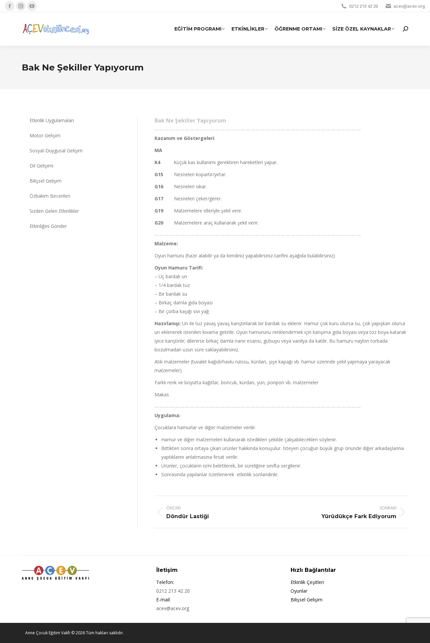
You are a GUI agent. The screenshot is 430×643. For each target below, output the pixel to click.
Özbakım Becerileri (50, 196)
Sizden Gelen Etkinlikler (54, 211)
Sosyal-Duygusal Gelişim (56, 150)
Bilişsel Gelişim (45, 181)
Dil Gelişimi (41, 165)
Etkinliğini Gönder (48, 226)
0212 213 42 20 (363, 6)
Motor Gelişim (45, 135)
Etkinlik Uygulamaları (52, 120)
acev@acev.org (409, 6)
